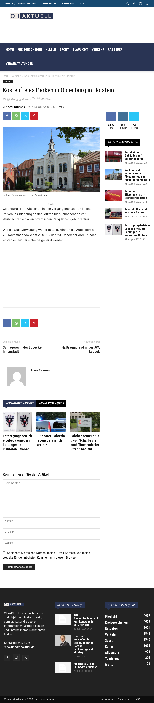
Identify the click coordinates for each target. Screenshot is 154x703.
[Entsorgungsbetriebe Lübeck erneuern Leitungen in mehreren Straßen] (17, 422)
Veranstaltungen (19, 64)
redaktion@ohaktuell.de (19, 647)
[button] (128, 3)
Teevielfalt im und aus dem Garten (136, 211)
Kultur (51, 49)
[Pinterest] (34, 116)
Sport (64, 49)
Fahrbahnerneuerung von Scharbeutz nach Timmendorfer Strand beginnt (84, 442)
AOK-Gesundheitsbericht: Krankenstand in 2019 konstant (86, 620)
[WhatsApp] (16, 116)
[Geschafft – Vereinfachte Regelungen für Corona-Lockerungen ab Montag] (63, 640)
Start (5, 76)
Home (10, 49)
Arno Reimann (16, 106)
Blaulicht (80, 49)
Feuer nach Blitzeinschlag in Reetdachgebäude (136, 194)
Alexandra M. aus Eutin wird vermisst (85, 665)
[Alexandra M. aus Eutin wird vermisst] (63, 667)
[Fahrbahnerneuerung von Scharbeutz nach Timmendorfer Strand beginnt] (85, 422)
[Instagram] (140, 3)
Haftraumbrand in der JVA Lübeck (81, 349)
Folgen (122, 113)
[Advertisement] (51, 276)
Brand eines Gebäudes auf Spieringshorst (134, 155)
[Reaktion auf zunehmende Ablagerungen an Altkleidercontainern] (113, 174)
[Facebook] (134, 3)
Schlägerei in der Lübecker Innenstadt (23, 349)
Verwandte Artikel (19, 403)
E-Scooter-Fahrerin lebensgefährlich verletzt (50, 440)
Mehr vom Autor (51, 403)
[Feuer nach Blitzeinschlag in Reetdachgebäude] (113, 195)
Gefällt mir (111, 115)
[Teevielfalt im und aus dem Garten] (113, 213)
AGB (82, 3)
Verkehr (98, 49)
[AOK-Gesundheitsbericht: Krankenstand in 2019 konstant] (63, 619)
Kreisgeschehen (29, 49)
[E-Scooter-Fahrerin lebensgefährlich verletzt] (51, 422)
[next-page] (11, 457)
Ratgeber (115, 49)
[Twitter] (147, 3)
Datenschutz (68, 3)
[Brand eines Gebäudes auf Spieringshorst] (113, 156)
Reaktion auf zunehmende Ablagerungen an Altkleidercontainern (137, 175)
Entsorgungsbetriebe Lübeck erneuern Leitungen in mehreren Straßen (17, 442)
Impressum (49, 3)
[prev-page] (5, 457)
